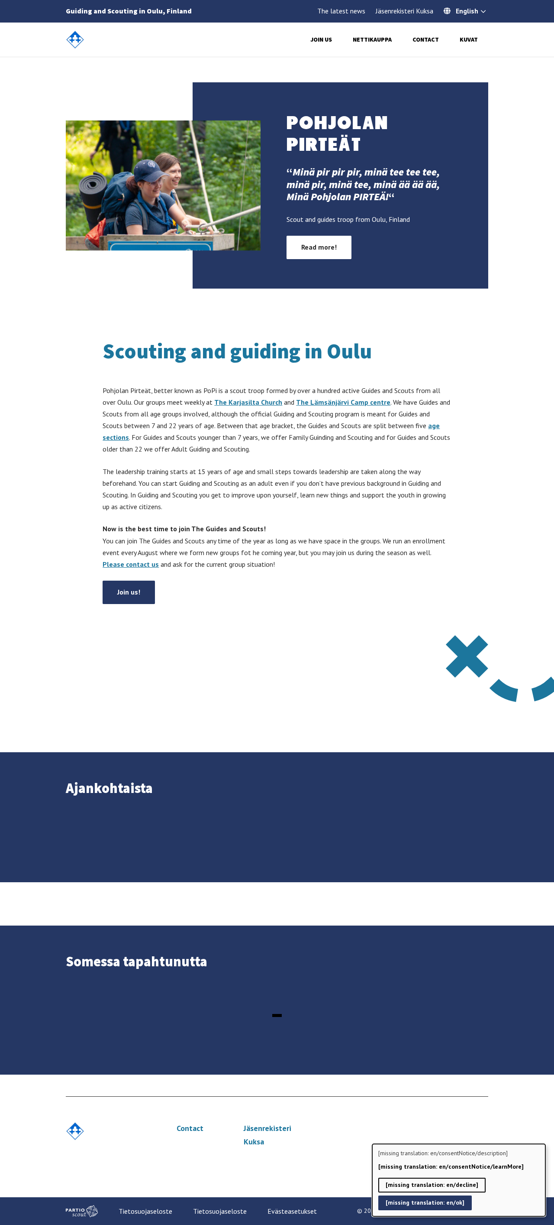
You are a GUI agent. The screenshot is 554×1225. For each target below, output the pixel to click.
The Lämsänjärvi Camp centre (343, 402)
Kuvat (469, 39)
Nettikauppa (372, 39)
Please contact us (131, 564)
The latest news (341, 10)
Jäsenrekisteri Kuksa (404, 10)
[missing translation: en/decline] (432, 1185)
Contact (425, 39)
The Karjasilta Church (248, 402)
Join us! (128, 592)
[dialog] (458, 1180)
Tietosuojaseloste (145, 1211)
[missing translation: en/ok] (425, 1202)
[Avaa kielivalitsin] (483, 12)
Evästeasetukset (292, 1211)
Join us (321, 39)
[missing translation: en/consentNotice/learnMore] (451, 1166)
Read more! (319, 247)
